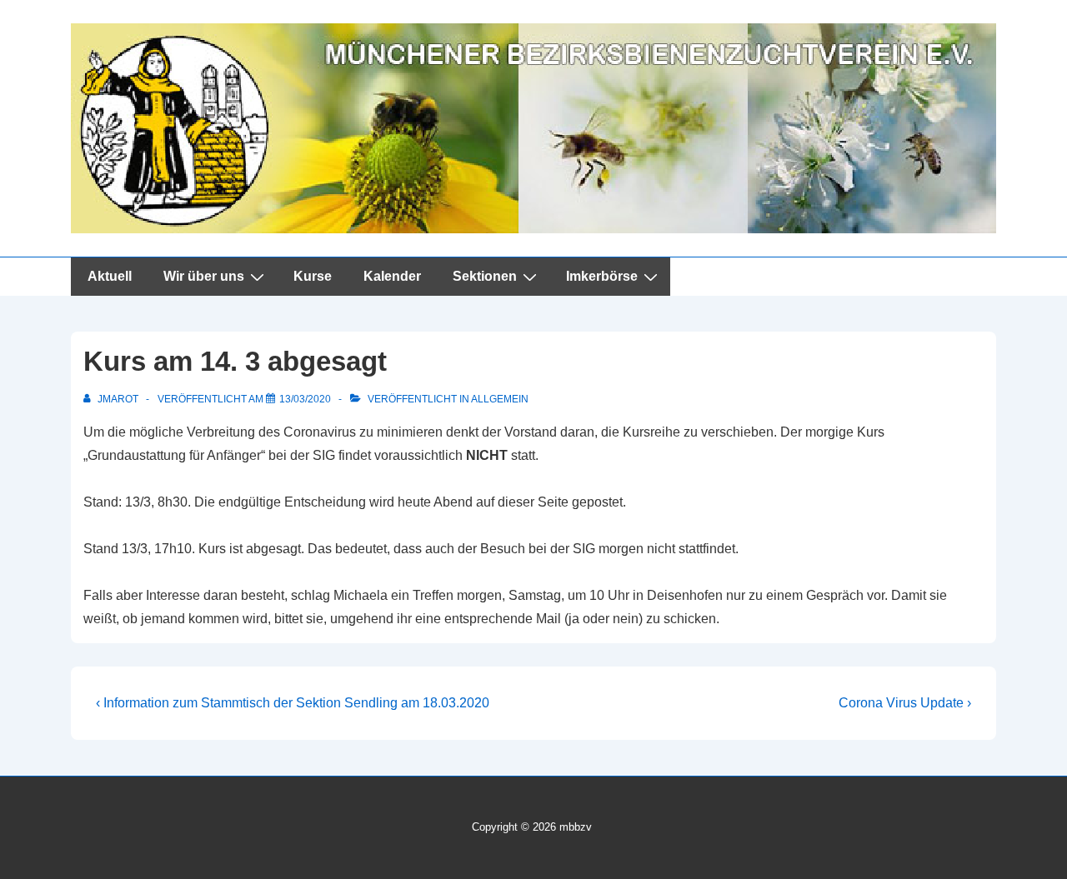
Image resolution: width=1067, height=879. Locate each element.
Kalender (392, 276)
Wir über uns (203, 276)
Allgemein (499, 399)
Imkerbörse (602, 276)
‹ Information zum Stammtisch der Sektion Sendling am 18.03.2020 (292, 703)
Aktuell (110, 276)
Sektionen (485, 276)
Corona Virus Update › (905, 703)
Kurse (312, 276)
